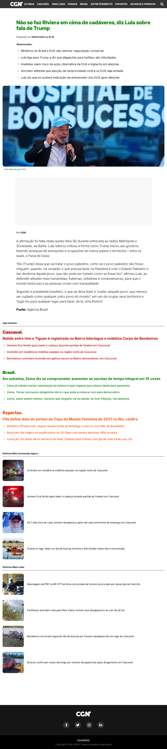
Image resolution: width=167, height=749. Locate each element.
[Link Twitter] (78, 727)
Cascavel (43, 4)
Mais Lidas (58, 4)
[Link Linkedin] (100, 727)
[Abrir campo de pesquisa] (162, 4)
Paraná (72, 4)
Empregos (55, 8)
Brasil (84, 4)
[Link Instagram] (89, 727)
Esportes (121, 4)
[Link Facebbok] (66, 727)
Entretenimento (102, 4)
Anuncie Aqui (122, 8)
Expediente (83, 740)
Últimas (29, 4)
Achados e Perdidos (143, 4)
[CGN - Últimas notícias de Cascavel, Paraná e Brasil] (16, 4)
